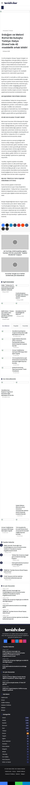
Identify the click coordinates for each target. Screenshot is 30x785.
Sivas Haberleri (6, 741)
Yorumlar (25, 326)
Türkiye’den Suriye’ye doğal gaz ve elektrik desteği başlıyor (20, 556)
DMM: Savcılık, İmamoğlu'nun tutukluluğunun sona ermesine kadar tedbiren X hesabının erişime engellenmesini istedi (15, 548)
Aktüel (4, 751)
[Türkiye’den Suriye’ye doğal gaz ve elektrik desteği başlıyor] (5, 557)
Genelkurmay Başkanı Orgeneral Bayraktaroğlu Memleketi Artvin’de (20, 332)
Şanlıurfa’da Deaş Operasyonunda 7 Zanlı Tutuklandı (19, 369)
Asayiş (4, 720)
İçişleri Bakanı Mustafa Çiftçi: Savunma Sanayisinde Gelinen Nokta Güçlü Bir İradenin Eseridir (19, 342)
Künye (3, 700)
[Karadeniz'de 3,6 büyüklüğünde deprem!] (22, 306)
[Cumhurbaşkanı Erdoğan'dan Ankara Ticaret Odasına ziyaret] (22, 288)
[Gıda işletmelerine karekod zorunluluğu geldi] (5, 565)
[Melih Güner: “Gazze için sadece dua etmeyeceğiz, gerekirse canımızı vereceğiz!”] (7, 306)
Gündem (4, 744)
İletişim (3, 710)
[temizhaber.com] (11, 3)
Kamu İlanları (5, 746)
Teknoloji (4, 754)
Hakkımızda (4, 697)
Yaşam (4, 736)
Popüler (16, 326)
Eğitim (4, 738)
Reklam (3, 707)
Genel (4, 718)
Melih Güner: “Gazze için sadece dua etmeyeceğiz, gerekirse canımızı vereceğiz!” (7, 314)
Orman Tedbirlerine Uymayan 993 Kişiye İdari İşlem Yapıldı (19, 351)
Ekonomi (4, 725)
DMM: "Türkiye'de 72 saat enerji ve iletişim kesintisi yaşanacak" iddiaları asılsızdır (7, 287)
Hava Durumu (6, 759)
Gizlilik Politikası (5, 702)
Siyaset (4, 723)
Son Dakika (5, 757)
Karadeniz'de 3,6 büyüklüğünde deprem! (21, 312)
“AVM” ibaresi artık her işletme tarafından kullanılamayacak (13, 577)
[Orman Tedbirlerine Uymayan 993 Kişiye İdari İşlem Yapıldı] (6, 352)
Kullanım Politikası (6, 705)
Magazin (4, 749)
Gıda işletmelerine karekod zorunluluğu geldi (20, 563)
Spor (3, 728)
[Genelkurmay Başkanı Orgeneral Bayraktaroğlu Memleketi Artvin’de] (6, 333)
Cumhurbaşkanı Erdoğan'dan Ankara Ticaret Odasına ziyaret (22, 295)
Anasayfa (5, 30)
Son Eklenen (5, 326)
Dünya (4, 733)
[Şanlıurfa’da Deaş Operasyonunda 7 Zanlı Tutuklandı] (6, 370)
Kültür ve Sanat (6, 762)
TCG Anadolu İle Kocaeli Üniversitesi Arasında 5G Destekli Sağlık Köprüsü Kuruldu (19, 360)
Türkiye (11, 30)
